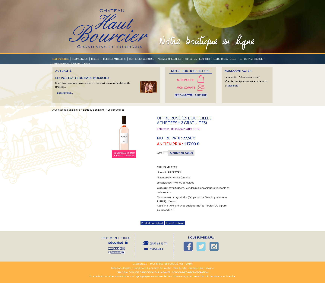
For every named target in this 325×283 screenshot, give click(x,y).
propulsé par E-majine (201, 267)
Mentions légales (121, 267)
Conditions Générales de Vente (152, 267)
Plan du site (180, 267)
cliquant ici (233, 85)
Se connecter (184, 95)
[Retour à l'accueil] (109, 25)
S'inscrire (201, 95)
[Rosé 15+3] (124, 136)
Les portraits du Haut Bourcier (82, 78)
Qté (159, 152)
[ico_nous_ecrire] (154, 246)
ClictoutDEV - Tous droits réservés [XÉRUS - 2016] (162, 263)
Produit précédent (152, 223)
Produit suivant (175, 223)
